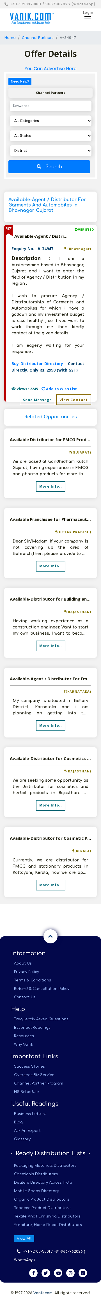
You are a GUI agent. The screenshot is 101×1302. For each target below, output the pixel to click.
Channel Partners (38, 37)
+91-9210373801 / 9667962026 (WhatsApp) (53, 4)
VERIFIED (86, 229)
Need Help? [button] (20, 81)
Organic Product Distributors (41, 1199)
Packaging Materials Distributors (45, 1166)
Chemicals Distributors (36, 1174)
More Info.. (50, 486)
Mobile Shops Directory (36, 1191)
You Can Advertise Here (51, 68)
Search (53, 166)
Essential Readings (32, 1028)
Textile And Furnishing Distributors (47, 1216)
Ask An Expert (27, 1131)
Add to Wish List (61, 388)
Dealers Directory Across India (43, 1183)
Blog (18, 1122)
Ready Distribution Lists (50, 1153)
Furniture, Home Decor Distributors (48, 1225)
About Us (23, 963)
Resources (24, 1036)
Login (88, 12)
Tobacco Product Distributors (42, 1208)
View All (24, 1239)
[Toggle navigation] (86, 18)
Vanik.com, (43, 1293)
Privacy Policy (26, 972)
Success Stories (29, 1066)
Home (10, 37)
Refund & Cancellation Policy (41, 989)
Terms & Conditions (32, 980)
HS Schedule (26, 1092)
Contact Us (25, 997)
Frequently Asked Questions (41, 1019)
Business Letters (30, 1114)
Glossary (22, 1139)
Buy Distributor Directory (38, 363)
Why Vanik (23, 1045)
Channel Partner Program (38, 1083)
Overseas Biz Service (34, 1075)
